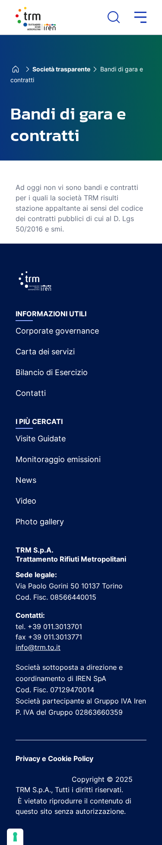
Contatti (31, 393)
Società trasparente (61, 69)
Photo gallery (40, 521)
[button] (133, 17)
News (26, 480)
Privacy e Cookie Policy (54, 758)
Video (26, 500)
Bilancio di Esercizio (52, 372)
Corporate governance (57, 330)
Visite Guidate (41, 438)
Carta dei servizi (45, 351)
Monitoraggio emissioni (58, 459)
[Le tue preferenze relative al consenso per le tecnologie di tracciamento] (15, 837)
